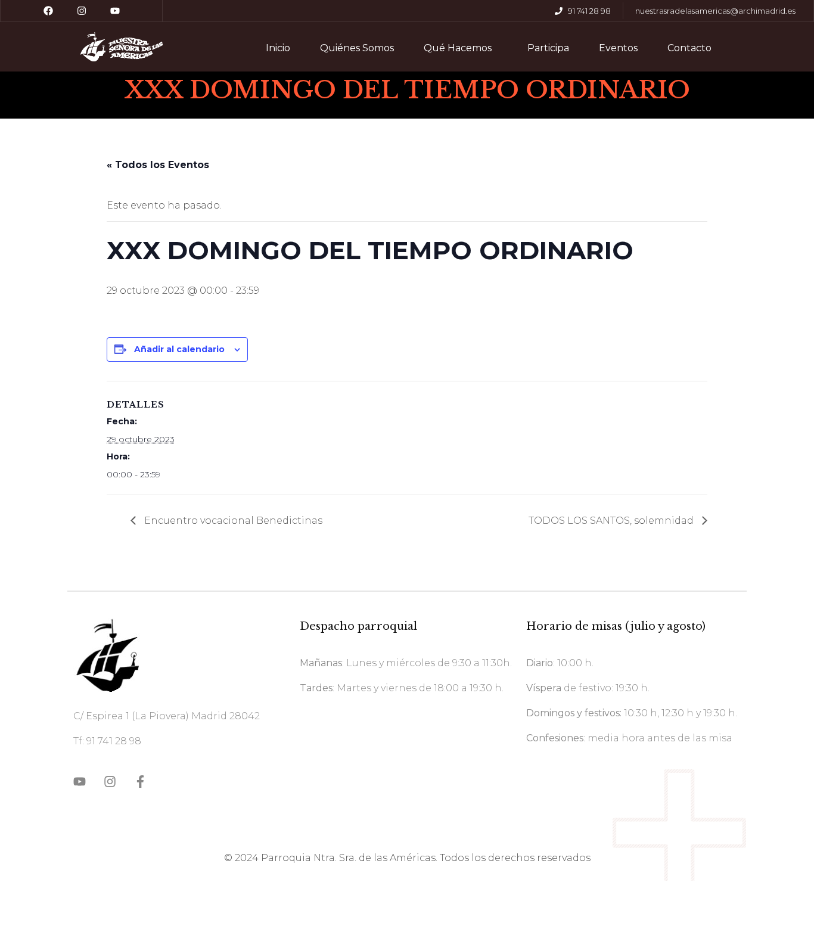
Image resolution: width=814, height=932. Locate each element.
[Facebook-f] (140, 781)
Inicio (278, 48)
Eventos (618, 48)
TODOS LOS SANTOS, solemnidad (612, 520)
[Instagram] (81, 10)
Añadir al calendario (179, 349)
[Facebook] (48, 10)
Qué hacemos (458, 48)
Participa (548, 48)
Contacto (689, 48)
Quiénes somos (357, 48)
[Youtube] (115, 10)
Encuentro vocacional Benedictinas (232, 520)
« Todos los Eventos (158, 164)
